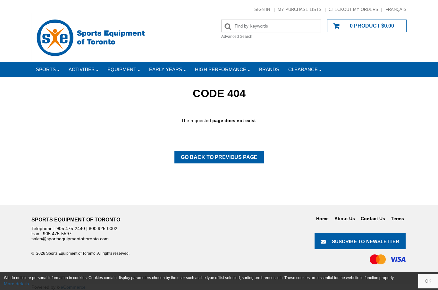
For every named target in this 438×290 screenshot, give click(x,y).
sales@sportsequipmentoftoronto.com (70, 238)
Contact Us (373, 218)
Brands (269, 69)
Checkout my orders (353, 9)
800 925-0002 (103, 228)
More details (16, 283)
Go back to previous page (219, 157)
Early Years (165, 69)
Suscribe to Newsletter (365, 241)
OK (428, 281)
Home (322, 218)
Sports (46, 69)
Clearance (303, 69)
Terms (397, 218)
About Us (344, 218)
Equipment (121, 69)
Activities (82, 69)
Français (396, 9)
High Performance (220, 69)
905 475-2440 (70, 228)
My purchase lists (300, 9)
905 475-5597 (57, 233)
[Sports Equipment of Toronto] (90, 37)
